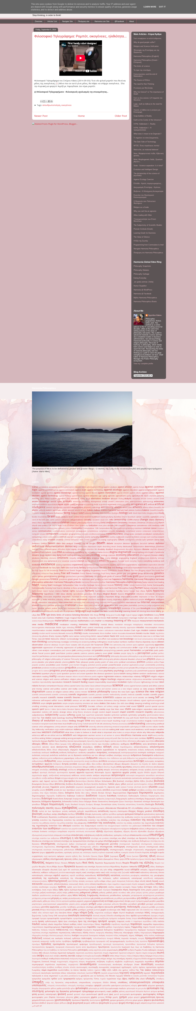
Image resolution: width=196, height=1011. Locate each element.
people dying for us (129, 653)
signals (143, 700)
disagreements (119, 549)
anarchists (136, 498)
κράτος (62, 886)
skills (122, 703)
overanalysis (55, 650)
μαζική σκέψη (62, 892)
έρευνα (35, 852)
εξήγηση (126, 831)
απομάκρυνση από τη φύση (90, 769)
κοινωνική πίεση (76, 884)
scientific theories (72, 697)
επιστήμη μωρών (111, 841)
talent (34, 718)
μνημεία (84, 904)
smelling (35, 706)
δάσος (61, 793)
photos (117, 659)
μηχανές (80, 901)
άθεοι (44, 743)
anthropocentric (136, 501)
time (87, 720)
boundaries (42, 517)
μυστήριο (82, 909)
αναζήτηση (159, 749)
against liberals (91, 493)
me (103, 621)
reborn (75, 676)
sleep (131, 703)
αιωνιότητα (36, 747)
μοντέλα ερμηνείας (50, 906)
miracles (140, 627)
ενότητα (35, 831)
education (133, 554)
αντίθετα (103, 761)
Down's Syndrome (156, 552)
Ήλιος (116, 859)
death (101, 543)
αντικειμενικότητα (125, 761)
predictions (60, 668)
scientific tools (86, 697)
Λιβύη (66, 890)
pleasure (84, 662)
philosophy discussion (119, 656)
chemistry (159, 519)
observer (47, 645)
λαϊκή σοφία (47, 890)
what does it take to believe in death (81, 732)
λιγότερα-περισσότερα (79, 890)
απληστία (136, 767)
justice (54, 608)
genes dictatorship (145, 573)
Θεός (91, 862)
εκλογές (80, 811)
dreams (35, 555)
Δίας (162, 796)
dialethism (160, 546)
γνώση (49, 789)
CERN (130, 519)
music (152, 633)
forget (78, 570)
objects (154, 642)
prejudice (70, 667)
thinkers (65, 721)
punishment (142, 670)
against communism (66, 490)
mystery (58, 636)
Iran (62, 605)
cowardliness (37, 540)
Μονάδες (123, 904)
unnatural (115, 727)
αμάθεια (91, 750)
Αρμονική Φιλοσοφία (94, 772)
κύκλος (111, 887)
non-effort (102, 639)
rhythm (130, 682)
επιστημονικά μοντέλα (107, 843)
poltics (156, 662)
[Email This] (41, 101)
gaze (129, 573)
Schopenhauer (106, 686)
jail (102, 605)
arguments (112, 504)
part (143, 650)
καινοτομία (70, 872)
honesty (48, 588)
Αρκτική (72, 772)
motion (114, 633)
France (127, 570)
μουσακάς (160, 907)
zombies (142, 738)
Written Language (53, 738)
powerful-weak (115, 665)
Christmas (141, 522)
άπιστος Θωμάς (109, 767)
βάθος (61, 781)
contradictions (53, 537)
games (119, 573)
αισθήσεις (136, 743)
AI (142, 495)
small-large (155, 703)
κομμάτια (116, 884)
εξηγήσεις (118, 831)
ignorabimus (78, 594)
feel (113, 567)
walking (112, 729)
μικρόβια (160, 901)
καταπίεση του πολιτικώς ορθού (103, 878)
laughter (95, 611)
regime (100, 676)
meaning (109, 620)
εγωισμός (100, 808)
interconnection (66, 602)
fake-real (69, 567)
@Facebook (119, 21)
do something (78, 552)
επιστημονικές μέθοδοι (89, 847)
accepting (53, 487)
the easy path (128, 718)
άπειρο (86, 767)
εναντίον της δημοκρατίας (51, 820)
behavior (50, 513)
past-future (60, 653)
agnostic (111, 496)
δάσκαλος (53, 793)
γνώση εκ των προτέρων (64, 790)
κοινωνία (37, 883)
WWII (86, 738)
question (65, 673)
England (133, 558)
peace (105, 653)
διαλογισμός (133, 795)
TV (95, 723)
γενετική (159, 783)
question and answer (78, 673)
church (161, 522)
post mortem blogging (78, 665)
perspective (66, 656)
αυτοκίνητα (126, 778)
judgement (156, 605)
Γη (105, 787)
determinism (150, 546)
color (55, 528)
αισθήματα (125, 744)
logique (134, 615)
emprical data (98, 558)
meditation (64, 624)
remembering (158, 679)
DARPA (44, 543)
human (139, 587)
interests (103, 602)
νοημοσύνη (99, 913)
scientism (97, 697)
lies (38, 614)
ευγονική (109, 852)
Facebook (43, 567)
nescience (129, 636)
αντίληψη (138, 760)
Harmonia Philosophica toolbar (93, 582)
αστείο (89, 775)
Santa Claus (80, 686)
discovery (129, 549)
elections (35, 558)
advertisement (92, 487)
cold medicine (154, 525)
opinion (141, 645)
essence (65, 561)
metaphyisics (138, 624)
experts (113, 564)
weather (160, 729)
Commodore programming (123, 528)
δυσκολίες (141, 804)
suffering (71, 714)
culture (121, 539)
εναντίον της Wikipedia (85, 817)
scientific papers (157, 694)
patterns (98, 653)
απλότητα (149, 767)
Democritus (82, 546)
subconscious (159, 712)
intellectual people (137, 599)
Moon (102, 633)
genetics (159, 573)
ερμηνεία (50, 852)
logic (123, 614)
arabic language (77, 504)
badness (138, 510)
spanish (148, 706)
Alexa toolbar (51, 498)
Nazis (112, 636)
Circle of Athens (68, 525)
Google (35, 579)
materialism (62, 620)
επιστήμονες (48, 843)
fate (100, 567)
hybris (149, 590)
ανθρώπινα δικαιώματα (142, 755)
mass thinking (43, 621)
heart (50, 585)
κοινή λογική (152, 881)
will (42, 735)
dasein (51, 543)
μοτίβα (152, 907)
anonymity (86, 501)
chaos (151, 519)
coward (161, 537)
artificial (151, 504)
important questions (96, 597)
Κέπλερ (75, 881)
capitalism (154, 517)
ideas (63, 594)
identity (69, 594)
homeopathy (158, 585)
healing (161, 582)
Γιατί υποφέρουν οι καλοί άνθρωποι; (148, 38)
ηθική (152, 855)
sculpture (118, 697)
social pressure (71, 706)
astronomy (107, 507)
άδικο (124, 741)
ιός (101, 869)
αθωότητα (87, 744)
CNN (116, 525)
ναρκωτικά (130, 909)
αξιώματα (125, 764)
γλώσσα (153, 786)
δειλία (77, 793)
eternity (87, 561)
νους (147, 912)
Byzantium (131, 517)
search (129, 697)
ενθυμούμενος (151, 828)
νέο (137, 909)
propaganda (72, 670)
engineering (124, 558)
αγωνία (119, 741)
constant (138, 534)
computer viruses (38, 534)
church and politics (40, 525)
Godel (129, 576)
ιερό (65, 869)
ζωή (122, 855)
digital (68, 549)
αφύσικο (54, 781)
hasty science (148, 582)
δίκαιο (94, 801)
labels (56, 611)
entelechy (153, 558)
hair (110, 579)
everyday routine (136, 561)
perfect (154, 653)
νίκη (56, 913)
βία (114, 781)
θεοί (84, 862)
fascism (96, 568)
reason (69, 676)
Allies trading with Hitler (143, 215)
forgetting (86, 570)
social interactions (56, 706)
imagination (130, 593)
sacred (72, 686)
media (40, 624)
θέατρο (57, 863)
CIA (49, 525)
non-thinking (39, 641)
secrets (141, 697)
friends (89, 573)
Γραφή (125, 789)
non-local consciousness (143, 639)
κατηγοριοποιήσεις (39, 881)
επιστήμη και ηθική (118, 838)
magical (73, 618)
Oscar (161, 647)
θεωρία (125, 862)
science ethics (68, 692)
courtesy (154, 537)
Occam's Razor (65, 645)
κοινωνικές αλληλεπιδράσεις (55, 884)
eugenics (113, 561)
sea (124, 697)
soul (128, 706)
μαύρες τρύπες (142, 892)
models (49, 630)
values (155, 726)
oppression (37, 647)
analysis (127, 498)
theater (136, 718)
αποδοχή (63, 769)
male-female (101, 618)
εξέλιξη (99, 831)
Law (101, 611)
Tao (38, 718)
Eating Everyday (140, 278)
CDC (106, 520)
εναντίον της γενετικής (142, 817)
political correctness (127, 662)
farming (89, 568)
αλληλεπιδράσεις (141, 747)
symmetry (132, 715)
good (141, 576)
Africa (100, 487)
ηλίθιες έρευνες (79, 859)
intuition (35, 605)
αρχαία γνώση (129, 772)
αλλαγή (107, 746)
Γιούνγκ (130, 787)
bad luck (120, 510)
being (67, 512)
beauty (42, 513)
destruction (127, 546)
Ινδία (82, 869)
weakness (139, 729)
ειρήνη (41, 811)
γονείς (99, 790)
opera (135, 645)
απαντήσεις (59, 767)
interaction (42, 602)
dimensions (81, 549)
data (58, 543)
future (113, 573)
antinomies (159, 501)
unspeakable (125, 727)
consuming (36, 537)
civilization (93, 525)
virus (89, 729)
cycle (144, 540)
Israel (95, 605)
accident (60, 487)
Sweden (107, 715)
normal (50, 642)
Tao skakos (46, 717)
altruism (114, 498)
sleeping (138, 703)
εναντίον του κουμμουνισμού (109, 826)
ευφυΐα (161, 852)
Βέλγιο (98, 781)
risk (152, 682)
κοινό (161, 881)
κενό (70, 881)
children (64, 522)
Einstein (154, 555)
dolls (146, 552)
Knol (87, 608)
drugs (42, 555)
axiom (64, 510)
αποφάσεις (124, 769)
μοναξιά (141, 903)
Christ (103, 522)
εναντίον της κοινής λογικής (147, 819)
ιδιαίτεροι (160, 866)
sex (88, 700)
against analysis (110, 487)
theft (142, 718)
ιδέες (152, 866)
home (149, 585)
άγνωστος (91, 741)
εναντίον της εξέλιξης (98, 820)
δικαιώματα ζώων (116, 801)
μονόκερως (36, 907)
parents (120, 650)
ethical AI (94, 561)
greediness (63, 579)
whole (139, 732)
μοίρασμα (107, 904)
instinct (126, 599)
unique (70, 726)
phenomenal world (89, 656)
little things (94, 615)
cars (47, 519)
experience (67, 564)
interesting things (92, 602)
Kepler (60, 608)
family (76, 567)
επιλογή (145, 835)
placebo (41, 662)
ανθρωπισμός (80, 758)
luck (44, 618)
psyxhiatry (129, 671)
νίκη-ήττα (62, 912)
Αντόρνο (57, 764)
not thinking (73, 642)
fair (50, 567)
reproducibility (45, 682)
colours (61, 528)
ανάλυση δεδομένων (68, 752)
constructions (158, 534)
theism (147, 718)
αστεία (83, 775)
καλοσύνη (144, 872)
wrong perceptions (75, 738)
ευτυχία (153, 852)
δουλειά (74, 804)
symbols (123, 715)
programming (158, 668)
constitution (147, 534)
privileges (142, 668)
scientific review (55, 697)
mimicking (70, 627)
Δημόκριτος (159, 793)
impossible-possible (129, 596)
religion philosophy (90, 679)
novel (110, 642)
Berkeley (95, 513)
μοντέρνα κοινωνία (104, 906)
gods (136, 576)
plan (47, 662)
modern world (44, 633)
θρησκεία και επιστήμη (85, 866)
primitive (103, 667)
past (53, 653)
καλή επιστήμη (111, 872)
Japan (106, 605)
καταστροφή (137, 878)
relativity (137, 676)
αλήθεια (98, 746)
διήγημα (87, 801)
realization (61, 676)
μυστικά (90, 909)
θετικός (119, 863)
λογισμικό (107, 890)
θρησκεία (69, 866)
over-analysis (43, 650)
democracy (71, 546)
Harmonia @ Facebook (142, 294)
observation (37, 644)
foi (45, 570)
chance (136, 519)
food (61, 570)
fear (110, 567)
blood (156, 513)
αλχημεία (74, 749)
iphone (58, 605)
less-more (151, 611)
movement (130, 633)
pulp (135, 671)
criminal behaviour (71, 540)
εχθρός (75, 856)
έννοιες (161, 829)
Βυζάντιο (103, 784)
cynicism (150, 539)
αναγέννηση (132, 750)
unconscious (123, 724)
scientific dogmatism (77, 694)
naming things (85, 636)
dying (59, 555)
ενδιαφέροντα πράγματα (119, 829)
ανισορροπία (68, 761)
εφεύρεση (52, 856)
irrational (70, 605)
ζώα (106, 855)
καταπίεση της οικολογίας (45, 878)
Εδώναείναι (122, 808)
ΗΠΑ (127, 859)
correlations (79, 537)
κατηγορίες (159, 878)
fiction (145, 568)
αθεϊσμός (36, 743)
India (45, 599)
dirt (95, 549)
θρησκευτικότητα (103, 866)
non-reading (159, 639)
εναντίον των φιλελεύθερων (89, 829)
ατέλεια (51, 778)
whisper (133, 732)
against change (138, 487)
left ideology (141, 611)
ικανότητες (75, 870)
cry (99, 540)
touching (116, 721)
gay (124, 573)
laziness (111, 611)
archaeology (89, 504)
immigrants (159, 594)
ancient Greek (158, 498)
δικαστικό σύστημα (142, 801)
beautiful (153, 510)
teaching (69, 718)
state (128, 708)
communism (70, 531)
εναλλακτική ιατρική (66, 817)
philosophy (103, 655)
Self (157, 697)
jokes (125, 605)
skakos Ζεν (115, 703)
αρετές (161, 769)
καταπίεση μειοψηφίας (130, 875)
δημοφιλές (51, 796)
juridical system (44, 608)
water (122, 729)
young (90, 738)
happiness (117, 579)
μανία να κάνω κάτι (121, 892)
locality (118, 615)
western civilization (53, 732)
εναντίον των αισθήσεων (46, 828)
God (124, 576)
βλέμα (51, 784)
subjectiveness (38, 715)
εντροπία (71, 831)
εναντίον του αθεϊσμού (60, 825)
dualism (48, 555)
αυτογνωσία (116, 778)
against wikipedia (90, 496)
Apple (60, 504)
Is (77, 605)
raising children (132, 673)
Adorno (78, 487)
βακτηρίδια (69, 781)
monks (85, 633)
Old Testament (97, 645)
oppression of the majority (103, 647)
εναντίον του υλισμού (153, 825)
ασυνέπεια (160, 775)
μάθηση (94, 892)
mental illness (107, 624)
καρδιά (56, 875)
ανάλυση (54, 752)
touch (109, 721)
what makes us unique (121, 732)
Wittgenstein (82, 735)
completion (103, 531)
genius (40, 576)
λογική (93, 889)
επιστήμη (156, 834)
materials (73, 621)
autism (49, 510)
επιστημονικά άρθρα (65, 844)
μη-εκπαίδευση (107, 898)
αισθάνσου (115, 744)
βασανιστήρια (81, 781)
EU (108, 560)
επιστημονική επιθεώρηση (112, 846)
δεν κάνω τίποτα (89, 793)
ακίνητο (45, 747)
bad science (130, 510)
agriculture (136, 496)
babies (90, 510)
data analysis (67, 543)
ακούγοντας (62, 746)
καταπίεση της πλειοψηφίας (73, 878)
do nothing (67, 552)
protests (100, 671)
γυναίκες (141, 790)
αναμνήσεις (102, 752)
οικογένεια (66, 105)
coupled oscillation (132, 537)
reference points (90, 676)
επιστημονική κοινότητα (41, 850)
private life (133, 668)
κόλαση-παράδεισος (98, 884)
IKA (94, 594)
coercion (121, 525)
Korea (153, 608)
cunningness (129, 540)
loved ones (37, 618)
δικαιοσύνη (103, 801)
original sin (153, 647)
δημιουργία (132, 792)
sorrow (122, 706)
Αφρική (47, 781)
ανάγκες (141, 750)
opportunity (149, 645)
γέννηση (45, 787)
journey (141, 605)
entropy (161, 558)
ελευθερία (62, 814)
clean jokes (102, 525)
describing (107, 546)
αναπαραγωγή (114, 752)
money (78, 633)
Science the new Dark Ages (123, 692)
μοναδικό (132, 904)
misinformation (38, 630)
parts (156, 650)
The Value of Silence (142, 237)
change (144, 519)
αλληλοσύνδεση (39, 749)
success (62, 715)
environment (37, 561)
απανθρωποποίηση (51, 105)
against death (81, 490)
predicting (160, 665)
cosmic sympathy (92, 537)
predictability (150, 665)
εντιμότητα (62, 831)
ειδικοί (147, 808)
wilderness (36, 735)
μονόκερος (159, 904)
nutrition (131, 642)
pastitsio (69, 653)
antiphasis (36, 504)
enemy (107, 558)
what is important (104, 732)
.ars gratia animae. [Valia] (143, 282)
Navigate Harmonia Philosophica (146, 249)
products (149, 668)
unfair (41, 727)
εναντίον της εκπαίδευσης (75, 820)
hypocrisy (37, 593)
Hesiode (110, 585)
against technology (49, 495)
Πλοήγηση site (83, 21)
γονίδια (106, 789)
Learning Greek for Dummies (145, 233)
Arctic (96, 504)
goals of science (114, 576)
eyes (33, 568)
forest (72, 570)
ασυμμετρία (140, 775)
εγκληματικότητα (84, 808)
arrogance (137, 504)
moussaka (121, 633)
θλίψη (54, 866)
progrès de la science (40, 671)
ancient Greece (147, 498)
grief (92, 579)
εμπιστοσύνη (149, 814)
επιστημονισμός (117, 849)
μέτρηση (55, 898)
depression (92, 546)
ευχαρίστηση (37, 856)
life (43, 614)
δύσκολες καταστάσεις (127, 804)
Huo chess (140, 591)
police (116, 662)
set (81, 700)
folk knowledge (52, 570)
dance (156, 539)
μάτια (133, 892)
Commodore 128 (90, 528)
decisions (135, 543)
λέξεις (55, 890)
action (66, 487)
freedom (75, 573)
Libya (34, 615)
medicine (51, 624)
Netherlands (137, 636)
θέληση (71, 862)
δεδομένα (69, 792)
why (144, 732)
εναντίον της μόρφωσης (76, 823)
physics (151, 658)
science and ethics (149, 686)
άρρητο (108, 772)
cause (102, 520)
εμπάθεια (112, 814)
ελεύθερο (71, 814)
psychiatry (108, 670)
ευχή (45, 856)
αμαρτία (98, 749)
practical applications (130, 665)
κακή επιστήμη (88, 872)
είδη (133, 808)
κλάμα (102, 881)
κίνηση (82, 881)
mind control (87, 627)
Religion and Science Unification (146, 46)
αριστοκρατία (62, 772)
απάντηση (68, 767)
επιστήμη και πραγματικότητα (73, 841)
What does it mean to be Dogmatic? (147, 134)
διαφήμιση (77, 799)
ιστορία (135, 869)
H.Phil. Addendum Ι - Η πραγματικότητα (142, 129)
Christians (132, 522)
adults (84, 487)
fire (33, 570)
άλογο (54, 750)
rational (161, 673)
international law (133, 602)
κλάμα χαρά (111, 881)
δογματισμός (56, 804)
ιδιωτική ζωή (56, 869)
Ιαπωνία (133, 866)
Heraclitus (83, 585)
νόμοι (115, 912)
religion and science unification (56, 679)
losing (156, 615)
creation (51, 539)
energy (114, 558)
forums (104, 570)
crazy (45, 539)
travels (51, 724)
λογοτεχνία (134, 889)
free (132, 570)
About (131, 21)
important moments (79, 597)
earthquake (72, 555)
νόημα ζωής (86, 912)
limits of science (64, 614)
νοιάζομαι (108, 913)
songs (116, 706)
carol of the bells (38, 520)
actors (71, 487)
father (105, 568)
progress (54, 670)
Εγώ (94, 808)
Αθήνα (51, 744)
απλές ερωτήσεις (124, 766)
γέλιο (123, 784)
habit (106, 579)
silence (36, 703)
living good (110, 615)
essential (73, 561)
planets (58, 662)
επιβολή (98, 835)
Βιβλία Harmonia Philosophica (145, 298)
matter (98, 620)
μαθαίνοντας (73, 892)
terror (110, 718)
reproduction (57, 682)
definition (159, 543)
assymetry (88, 507)
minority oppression (127, 627)
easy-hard (81, 555)
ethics (102, 560)
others (34, 650)
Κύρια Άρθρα (137, 887)
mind (78, 627)
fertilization (128, 568)
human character (151, 588)
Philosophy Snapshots (142, 266)
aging (104, 496)
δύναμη (97, 804)
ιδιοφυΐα (45, 869)
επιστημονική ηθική (155, 846)
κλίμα (137, 881)
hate (155, 582)
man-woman (112, 617)
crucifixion (94, 540)
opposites (159, 644)
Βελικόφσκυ (107, 781)
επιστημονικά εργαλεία (85, 844)
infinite (67, 599)
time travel (96, 721)
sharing (116, 700)
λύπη (143, 890)
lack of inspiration (67, 611)
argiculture (103, 504)
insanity (109, 599)
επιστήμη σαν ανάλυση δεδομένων (135, 841)
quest (59, 673)
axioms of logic (81, 510)
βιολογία (159, 780)
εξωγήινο (150, 831)
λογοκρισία (116, 889)
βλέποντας (60, 784)
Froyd (103, 573)
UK (98, 723)
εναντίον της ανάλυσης (123, 817)
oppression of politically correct (77, 647)
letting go (160, 611)
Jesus (112, 605)
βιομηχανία (37, 784)
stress (69, 712)
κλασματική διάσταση (125, 881)
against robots (135, 493)
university (92, 727)
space (140, 706)
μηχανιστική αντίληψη (103, 901)
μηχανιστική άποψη (122, 901)
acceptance (43, 487)
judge (149, 605)
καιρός (79, 872)
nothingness (102, 642)
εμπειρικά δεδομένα (134, 814)
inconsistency (37, 599)
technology (79, 717)
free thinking (54, 573)
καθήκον (44, 872)
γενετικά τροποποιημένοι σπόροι (140, 784)
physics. (159, 659)
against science (148, 493)
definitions (38, 546)
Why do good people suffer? (144, 42)
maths (92, 621)
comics (68, 528)
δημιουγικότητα (119, 793)
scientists (108, 697)
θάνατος (38, 862)
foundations (112, 570)
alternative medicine (100, 498)
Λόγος (125, 889)
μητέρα (73, 901)
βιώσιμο (46, 784)
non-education (91, 639)
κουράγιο (53, 887)
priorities (119, 668)
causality (87, 519)
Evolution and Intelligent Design (146, 169)
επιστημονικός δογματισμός (92, 849)
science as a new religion (122, 689)
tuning (74, 724)
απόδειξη (53, 769)
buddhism (96, 517)
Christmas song (152, 523)
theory (161, 717)
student (102, 712)
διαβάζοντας (61, 796)
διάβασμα (71, 795)
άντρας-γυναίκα (69, 763)
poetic (91, 662)
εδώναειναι (110, 808)
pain (74, 650)
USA (143, 726)
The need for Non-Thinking (144, 84)
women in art (101, 735)
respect (91, 682)
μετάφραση (36, 898)
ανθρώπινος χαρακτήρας (63, 758)
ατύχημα (64, 778)
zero (136, 738)
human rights (69, 590)
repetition (35, 682)
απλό (143, 767)
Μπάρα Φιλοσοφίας (48, 910)
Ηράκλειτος (134, 859)
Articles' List (52, 21)
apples (67, 504)
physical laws (141, 659)
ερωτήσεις (59, 852)
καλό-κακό (135, 872)
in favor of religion (156, 597)
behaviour (58, 513)
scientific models (142, 694)
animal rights (56, 501)
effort (142, 555)
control (62, 536)
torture (104, 721)
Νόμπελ (122, 913)
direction (90, 549)
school (98, 686)
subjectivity (51, 714)
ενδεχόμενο (104, 829)
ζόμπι (100, 856)
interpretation (157, 602)
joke (121, 605)
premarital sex (82, 668)
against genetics (47, 493)
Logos (141, 614)
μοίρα (99, 904)
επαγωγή (58, 835)
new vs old (151, 636)
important (66, 596)
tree (56, 723)
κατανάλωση (90, 875)
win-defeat (51, 735)
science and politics (51, 689)
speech (35, 709)
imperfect (57, 596)
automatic (57, 510)
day (83, 543)
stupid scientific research (132, 711)
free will (65, 573)
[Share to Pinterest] (51, 101)
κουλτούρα (43, 887)
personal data (55, 656)
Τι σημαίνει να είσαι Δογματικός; (146, 138)
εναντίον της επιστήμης (119, 820)
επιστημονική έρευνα (135, 846)
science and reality (69, 689)
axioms (71, 510)
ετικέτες (95, 852)
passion (47, 653)
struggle (95, 712)
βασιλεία (90, 781)
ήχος (154, 859)
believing (87, 513)
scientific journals (95, 694)
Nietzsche (55, 639)
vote (107, 729)
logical (128, 615)
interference (112, 602)
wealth (147, 729)
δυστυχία (149, 804)
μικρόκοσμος (37, 904)
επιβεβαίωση (89, 835)
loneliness (148, 614)
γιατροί (124, 787)
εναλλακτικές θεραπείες (47, 817)
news (47, 638)
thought (80, 720)
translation (36, 724)
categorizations (76, 519)
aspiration (67, 507)
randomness (152, 673)
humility (119, 591)
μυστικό (97, 910)
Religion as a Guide (141, 207)
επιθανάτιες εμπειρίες (112, 835)
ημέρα (122, 859)
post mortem (62, 665)
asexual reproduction (54, 507)
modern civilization (85, 630)
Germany (89, 576)
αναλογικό (45, 752)
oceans (74, 645)
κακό (103, 872)
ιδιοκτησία (36, 869)
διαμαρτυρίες (154, 796)
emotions (62, 557)
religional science (124, 679)
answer (104, 501)
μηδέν (161, 898)
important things (112, 596)
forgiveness (96, 570)
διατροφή (68, 798)
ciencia (54, 525)
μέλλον (64, 895)
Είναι (35, 810)
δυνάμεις (89, 804)
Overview (38, 21)
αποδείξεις (44, 770)
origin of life (143, 647)
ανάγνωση (149, 749)
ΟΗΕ (55, 915)
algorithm (61, 498)
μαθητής (102, 892)
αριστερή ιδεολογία (48, 772)
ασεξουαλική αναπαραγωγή (60, 775)
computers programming (70, 534)
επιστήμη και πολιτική (51, 841)
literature (85, 614)
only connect (127, 645)
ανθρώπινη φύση (46, 758)
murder (146, 633)
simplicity (78, 703)
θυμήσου (125, 866)
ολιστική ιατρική (99, 915)
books (34, 517)
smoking (43, 706)
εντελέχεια (52, 831)
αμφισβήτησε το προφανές (115, 749)
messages (128, 624)
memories (83, 624)
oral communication (124, 647)
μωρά (103, 909)
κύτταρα (148, 886)
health (35, 584)
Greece (54, 579)
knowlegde (146, 608)
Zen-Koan (125, 738)
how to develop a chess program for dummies (77, 588)
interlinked (121, 602)
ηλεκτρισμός (37, 859)
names (76, 636)
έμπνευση (160, 814)
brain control (74, 517)
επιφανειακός (138, 850)
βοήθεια (69, 784)
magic (66, 618)
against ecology (113, 489)
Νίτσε (69, 912)
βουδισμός (78, 784)
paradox (99, 650)
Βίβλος (142, 781)
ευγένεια (101, 852)
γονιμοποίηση (115, 790)
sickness (136, 700)
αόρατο (161, 764)
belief (81, 513)
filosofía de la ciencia (156, 568)
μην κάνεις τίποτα (54, 901)
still (50, 712)
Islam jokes (88, 605)
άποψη (141, 770)
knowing (103, 608)
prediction (36, 667)
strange (62, 712)
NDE (117, 636)
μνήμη (92, 903)
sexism (93, 700)
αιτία (145, 744)
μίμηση (72, 904)
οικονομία (86, 915)
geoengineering (50, 576)
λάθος (155, 887)
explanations (131, 564)
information (82, 599)
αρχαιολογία (37, 775)
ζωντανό (135, 856)
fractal (120, 570)
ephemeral (52, 561)
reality (53, 676)
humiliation (111, 591)
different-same (50, 549)
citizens (82, 525)
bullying (110, 517)
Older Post (121, 115)
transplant (44, 724)
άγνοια (70, 741)
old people (85, 645)
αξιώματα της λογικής (139, 764)
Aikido (146, 496)
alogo (88, 498)
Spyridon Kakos (154, 315)
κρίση (69, 887)
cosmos (104, 536)
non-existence (113, 639)
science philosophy (99, 691)
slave (127, 703)
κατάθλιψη (80, 875)
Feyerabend (138, 567)
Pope (162, 662)
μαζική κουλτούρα (48, 892)
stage (108, 709)
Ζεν (80, 856)
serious (76, 700)
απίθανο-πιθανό (96, 767)
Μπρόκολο (61, 910)
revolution (122, 682)
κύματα (118, 887)
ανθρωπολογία (38, 761)
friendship (96, 573)
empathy (73, 558)
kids (65, 608)
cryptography (112, 540)
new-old (41, 639)
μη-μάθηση (118, 898)
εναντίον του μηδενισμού (131, 826)
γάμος (117, 784)
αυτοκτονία (137, 778)
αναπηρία (142, 752)
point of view (107, 662)
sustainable (99, 715)
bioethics (107, 513)
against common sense (48, 490)
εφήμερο (60, 856)
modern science (148, 630)
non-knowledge (126, 638)
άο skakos (153, 764)
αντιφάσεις (159, 761)
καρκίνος (65, 875)
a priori (35, 486)
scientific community (60, 694)
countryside (119, 537)
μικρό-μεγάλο (150, 901)
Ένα (34, 816)
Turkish (85, 724)
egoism (147, 555)
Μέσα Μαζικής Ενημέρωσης (86, 895)
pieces (34, 662)
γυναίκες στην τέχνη (40, 793)
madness (59, 617)
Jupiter (34, 608)
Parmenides (135, 650)
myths (65, 636)
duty (54, 555)
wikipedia (160, 732)
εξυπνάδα (142, 831)
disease (145, 549)
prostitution (91, 670)
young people (99, 738)
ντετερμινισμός (157, 912)
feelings (119, 567)
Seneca (60, 700)
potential (91, 665)
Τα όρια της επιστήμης (142, 70)
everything (147, 561)
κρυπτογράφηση (89, 887)
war (117, 729)
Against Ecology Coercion (144, 179)
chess (34, 522)
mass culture (153, 618)
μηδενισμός (37, 901)
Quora (116, 673)
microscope (50, 627)
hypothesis (48, 594)
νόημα (76, 912)
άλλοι (49, 749)
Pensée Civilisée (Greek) (143, 229)
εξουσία (134, 831)
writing (42, 738)
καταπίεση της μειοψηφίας (152, 875)
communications (59, 531)
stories (56, 712)
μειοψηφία (56, 895)
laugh (89, 611)
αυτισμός (83, 778)
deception (118, 543)
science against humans (133, 686)
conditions (93, 534)
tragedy (148, 721)
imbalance (140, 594)
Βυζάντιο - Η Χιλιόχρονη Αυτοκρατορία (148, 191)
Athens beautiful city (156, 507)
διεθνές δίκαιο (78, 801)
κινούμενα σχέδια (92, 881)
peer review (114, 653)
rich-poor (136, 682)
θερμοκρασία (109, 863)
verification (49, 729)
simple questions (54, 703)
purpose (151, 670)
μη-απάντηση (86, 898)
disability (101, 549)
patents (76, 653)
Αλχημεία (83, 749)
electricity (44, 558)
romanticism (51, 686)
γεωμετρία (80, 787)
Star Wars (115, 709)
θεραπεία (99, 863)
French (82, 573)
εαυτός (50, 807)
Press (97, 668)
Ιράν (105, 870)
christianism (111, 522)
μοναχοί (149, 904)
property (82, 670)
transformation (158, 721)
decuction (143, 543)
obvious (54, 645)
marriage (133, 618)
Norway (57, 642)
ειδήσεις (139, 808)
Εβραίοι (58, 808)
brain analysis (62, 517)
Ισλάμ (110, 869)
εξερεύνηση (108, 831)
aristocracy (121, 504)
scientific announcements (41, 694)
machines (50, 618)
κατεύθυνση (148, 878)
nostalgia (65, 642)
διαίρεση (102, 796)
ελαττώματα (122, 811)
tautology (61, 718)
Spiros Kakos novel (83, 709)
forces (66, 570)
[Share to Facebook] (49, 101)
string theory (78, 712)
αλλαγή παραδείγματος (122, 747)
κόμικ (109, 884)
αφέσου (35, 781)
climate (110, 525)
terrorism (117, 717)
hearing (43, 585)
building (104, 517)
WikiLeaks (151, 732)
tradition (141, 721)
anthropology (148, 501)
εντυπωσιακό (90, 831)
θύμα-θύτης (115, 866)
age (100, 496)
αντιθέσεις (94, 761)
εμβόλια (105, 814)
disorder (153, 549)
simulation (86, 703)
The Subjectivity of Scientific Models (148, 225)
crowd (86, 540)
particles (149, 650)
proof (63, 670)
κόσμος (159, 883)
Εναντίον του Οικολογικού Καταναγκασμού (144, 196)
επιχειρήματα (150, 849)
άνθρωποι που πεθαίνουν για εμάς (112, 758)
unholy (57, 727)
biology (123, 512)
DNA (59, 552)
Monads (62, 633)
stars (122, 709)
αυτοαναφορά (105, 778)
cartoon (58, 520)
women (91, 735)
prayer (142, 665)
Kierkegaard (72, 608)
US (140, 727)
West (39, 732)
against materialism (107, 492)
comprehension (158, 531)
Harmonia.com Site (102, 21)
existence (48, 564)
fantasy (82, 567)
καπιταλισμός (37, 875)
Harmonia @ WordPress (143, 290)
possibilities (51, 665)
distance (161, 549)
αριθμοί (35, 772)
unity (76, 726)
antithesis (43, 504)
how (54, 588)
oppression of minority (53, 647)
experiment (77, 564)
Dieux (41, 549)
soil (105, 706)
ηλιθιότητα (92, 859)
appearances (53, 504)
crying (103, 539)
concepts (84, 534)
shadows (99, 700)
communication (45, 531)
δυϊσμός (82, 804)
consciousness (114, 533)
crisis (81, 539)
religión (154, 676)
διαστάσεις (36, 799)
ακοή (53, 747)
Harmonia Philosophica (144, 579)
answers (111, 501)
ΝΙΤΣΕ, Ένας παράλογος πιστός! (146, 146)
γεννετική (36, 786)
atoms (35, 510)
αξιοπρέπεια (108, 764)
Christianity (122, 522)
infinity (73, 599)
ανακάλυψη (36, 752)
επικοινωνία (135, 835)
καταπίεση (115, 875)
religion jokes (75, 679)
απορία (107, 769)
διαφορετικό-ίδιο (88, 798)
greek (70, 579)
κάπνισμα (48, 875)
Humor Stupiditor (140, 286)
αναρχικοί (160, 752)
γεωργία (100, 787)
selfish (54, 700)
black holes (142, 513)
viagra (57, 729)
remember (147, 679)
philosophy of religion (41, 659)
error (60, 561)
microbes (148, 624)
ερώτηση (68, 852)
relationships (127, 676)
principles (112, 668)
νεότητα (46, 913)
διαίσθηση (111, 795)
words (144, 735)
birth (130, 513)
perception (143, 653)
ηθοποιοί (160, 856)
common (138, 528)
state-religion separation (142, 709)
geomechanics (71, 576)
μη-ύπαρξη (153, 898)
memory (94, 624)
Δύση (114, 804)
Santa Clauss (90, 686)
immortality (37, 596)
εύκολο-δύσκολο (135, 852)
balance (145, 510)
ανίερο (59, 761)
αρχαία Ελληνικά (157, 772)
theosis (58, 721)
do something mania (94, 552)
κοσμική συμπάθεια (146, 884)
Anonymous (96, 501)
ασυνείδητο (150, 775)
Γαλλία (111, 784)
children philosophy (78, 522)
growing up (99, 579)
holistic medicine (136, 585)
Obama (138, 642)
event (127, 561)
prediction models (49, 668)
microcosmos (159, 624)
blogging (150, 513)
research (67, 682)
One (106, 644)
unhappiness (49, 726)
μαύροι (152, 892)
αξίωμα (117, 764)
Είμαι (162, 808)
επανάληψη (66, 835)
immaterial (149, 594)
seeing (151, 697)
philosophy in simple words (153, 656)
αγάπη (150, 738)
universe (83, 726)
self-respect (46, 700)
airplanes (152, 496)
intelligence (150, 599)
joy (145, 605)
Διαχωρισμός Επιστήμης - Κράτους (147, 187)
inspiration (117, 599)
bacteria (112, 510)
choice (89, 522)
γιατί (118, 787)
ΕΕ (129, 808)
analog (121, 498)
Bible (102, 513)
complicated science (134, 531)
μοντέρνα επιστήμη (85, 907)
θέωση (49, 866)
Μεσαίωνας (104, 895)
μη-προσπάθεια (129, 898)
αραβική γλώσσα (151, 770)
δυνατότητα (106, 804)
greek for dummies (81, 579)
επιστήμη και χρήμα (95, 841)
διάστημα (46, 798)
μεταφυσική (46, 898)
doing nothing (138, 552)
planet (51, 662)
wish (75, 735)
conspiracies (129, 534)
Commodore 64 (105, 528)
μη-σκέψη (142, 898)
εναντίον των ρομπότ (69, 829)
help (76, 585)
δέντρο (108, 793)
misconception (151, 627)
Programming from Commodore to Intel (149, 245)
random (142, 673)
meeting (73, 624)
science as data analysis (144, 689)
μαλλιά (109, 892)
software (99, 706)
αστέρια (96, 775)
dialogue (35, 549)
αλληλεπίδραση (157, 746)
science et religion (54, 692)
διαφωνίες (101, 799)
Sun (83, 715)
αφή (41, 781)
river (156, 682)
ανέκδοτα (54, 755)
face (37, 568)
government (44, 579)
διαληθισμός (122, 796)
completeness (92, 531)
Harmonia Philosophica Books (145, 302)
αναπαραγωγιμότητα (129, 752)
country (112, 537)
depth (99, 546)
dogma (113, 552)
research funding (79, 682)
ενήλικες (141, 829)
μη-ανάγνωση (74, 898)
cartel (52, 520)
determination (138, 546)
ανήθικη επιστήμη (114, 755)
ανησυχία (126, 755)
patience (84, 653)
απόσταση (115, 770)
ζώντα (129, 856)
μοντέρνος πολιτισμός (127, 906)
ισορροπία (118, 869)
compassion (81, 531)
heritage (90, 585)
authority (42, 510)
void (103, 729)
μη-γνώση (95, 898)
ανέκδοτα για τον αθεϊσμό (94, 755)
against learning (78, 493)
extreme (161, 565)
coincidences (142, 525)
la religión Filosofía (46, 611)
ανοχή (87, 761)
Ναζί (123, 909)
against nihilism (123, 493)
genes (134, 573)
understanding (136, 723)
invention (43, 605)
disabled (109, 549)
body (161, 513)
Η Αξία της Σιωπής (141, 241)
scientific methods (128, 694)
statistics (45, 712)
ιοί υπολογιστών (92, 870)
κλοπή (142, 881)
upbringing (134, 727)
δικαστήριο (129, 801)
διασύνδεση (58, 798)
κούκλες (35, 887)
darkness (36, 543)
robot (161, 682)
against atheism (125, 486)
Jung (162, 605)
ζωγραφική (114, 856)
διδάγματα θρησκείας (51, 801)
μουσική (35, 909)
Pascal (40, 653)
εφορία (68, 856)
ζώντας (143, 855)
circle (59, 525)
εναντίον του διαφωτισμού (84, 825)
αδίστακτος (132, 741)
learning (118, 611)
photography (108, 659)
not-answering (84, 642)
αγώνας (113, 741)
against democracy (95, 490)
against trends (77, 496)
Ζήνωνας (94, 856)
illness (99, 594)
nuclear (116, 642)
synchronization (153, 715)
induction (51, 599)
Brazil (82, 517)
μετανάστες (159, 895)
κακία (97, 872)
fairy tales (56, 567)
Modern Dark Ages (132, 630)
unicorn (64, 726)
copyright (69, 537)
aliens (82, 498)
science (117, 685)
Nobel (82, 639)
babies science (101, 510)
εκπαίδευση (103, 811)
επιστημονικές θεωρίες (67, 846)
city (86, 525)
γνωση (42, 790)
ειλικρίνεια (154, 808)
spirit (41, 709)
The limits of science (142, 66)
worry (155, 735)
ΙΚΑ (69, 870)
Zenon (131, 738)
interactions (53, 602)
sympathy (142, 715)
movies (139, 633)
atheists (137, 507)
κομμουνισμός (125, 884)
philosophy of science (60, 659)
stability (102, 709)
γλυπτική (137, 787)
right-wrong (146, 682)
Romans (42, 686)
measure (135, 621)
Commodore (77, 528)
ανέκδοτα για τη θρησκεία (70, 755)
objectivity (146, 642)
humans (89, 590)
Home (81, 115)
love (161, 614)
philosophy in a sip (135, 656)
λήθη (61, 889)
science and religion (86, 689)
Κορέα (134, 884)
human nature (42, 591)
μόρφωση (145, 907)
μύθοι (74, 909)
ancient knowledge (40, 501)
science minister (81, 692)
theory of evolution (43, 720)
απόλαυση (72, 770)
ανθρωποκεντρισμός (156, 758)
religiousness (137, 679)
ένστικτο (43, 831)
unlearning (108, 727)
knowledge (114, 608)
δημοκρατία (146, 792)
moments (54, 633)
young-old (109, 738)
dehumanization (54, 546)
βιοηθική (149, 781)
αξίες (88, 764)
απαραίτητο (77, 767)
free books (156, 570)
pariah (126, 650)
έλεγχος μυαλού (144, 811)
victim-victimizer (66, 729)
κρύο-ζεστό (77, 887)
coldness (49, 528)
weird (34, 732)
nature (106, 636)
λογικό (99, 890)
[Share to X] (46, 101)
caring (161, 517)
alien (68, 498)
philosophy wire (95, 659)
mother (108, 633)
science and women (103, 689)
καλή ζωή (121, 872)
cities (77, 525)
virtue (84, 729)
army (128, 504)
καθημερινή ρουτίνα (57, 872)
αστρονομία (118, 775)
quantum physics (49, 673)
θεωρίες (42, 866)
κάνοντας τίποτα (157, 872)
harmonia (127, 579)
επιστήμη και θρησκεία (137, 838)
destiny (119, 546)
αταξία (44, 778)
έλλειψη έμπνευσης (93, 814)
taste (54, 718)
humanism (80, 591)
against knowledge (62, 492)
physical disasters (128, 659)
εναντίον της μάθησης (40, 823)
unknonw (100, 727)
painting (80, 650)
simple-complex (68, 703)
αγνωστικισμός (80, 741)
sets (84, 700)
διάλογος (143, 796)
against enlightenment (147, 490)
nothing (93, 642)
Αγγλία (51, 741)
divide (54, 552)
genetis (34, 576)
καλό (127, 872)
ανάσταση (36, 755)
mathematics (84, 620)
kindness (81, 608)
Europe (121, 561)
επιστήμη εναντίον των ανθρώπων (45, 838)
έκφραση (113, 811)
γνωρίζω (35, 790)
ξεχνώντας (36, 915)
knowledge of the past (131, 608)
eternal (80, 560)
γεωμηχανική (89, 787)
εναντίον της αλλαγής (104, 817)
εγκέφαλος (69, 807)
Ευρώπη (145, 852)
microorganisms (38, 627)
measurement (146, 620)
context (44, 537)
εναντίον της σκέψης (125, 823)
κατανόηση (103, 875)
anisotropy (77, 501)
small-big (146, 703)
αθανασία (159, 741)
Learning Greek (129, 611)
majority (92, 618)
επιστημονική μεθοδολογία (63, 850)
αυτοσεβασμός (157, 778)
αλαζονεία (75, 746)
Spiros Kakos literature (65, 709)
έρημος (42, 852)
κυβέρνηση (102, 886)
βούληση (87, 784)
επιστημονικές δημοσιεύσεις (43, 847)
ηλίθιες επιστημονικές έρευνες (57, 859)
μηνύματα (65, 901)
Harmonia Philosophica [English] (146, 56)
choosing (96, 523)
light (48, 614)
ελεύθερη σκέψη (50, 814)
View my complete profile (143, 364)
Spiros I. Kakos (50, 709)
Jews (116, 605)
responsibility (100, 682)
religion (145, 676)
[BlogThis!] (44, 101)
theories (153, 718)
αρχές (45, 775)
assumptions (77, 507)
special (154, 706)
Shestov (123, 700)
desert (113, 546)
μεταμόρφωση (136, 895)
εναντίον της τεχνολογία (144, 823)
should (130, 700)
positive (42, 665)
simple (43, 703)
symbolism (115, 715)
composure (146, 531)
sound (133, 706)
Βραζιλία (94, 784)
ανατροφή (45, 755)
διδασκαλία (67, 801)
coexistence (131, 525)
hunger (132, 591)
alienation (75, 498)
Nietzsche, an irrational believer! (146, 150)
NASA (93, 636)
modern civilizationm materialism (110, 630)
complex (111, 531)
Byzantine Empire (120, 517)
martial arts (143, 618)
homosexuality (38, 588)
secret (135, 697)
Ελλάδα (80, 813)
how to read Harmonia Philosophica (113, 588)
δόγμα (44, 804)
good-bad (159, 576)
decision (126, 543)
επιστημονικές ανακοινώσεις (152, 844)
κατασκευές (125, 878)
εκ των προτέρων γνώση (56, 811)
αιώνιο (161, 743)
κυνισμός (126, 887)
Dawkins (77, 543)
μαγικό (155, 890)
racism (122, 673)
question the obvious (95, 673)
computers (52, 533)
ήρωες (141, 859)
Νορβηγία (130, 912)
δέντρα (101, 793)
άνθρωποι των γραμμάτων (137, 758)
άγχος (107, 741)
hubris (131, 588)
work (150, 735)
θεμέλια (79, 863)
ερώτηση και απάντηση (82, 852)
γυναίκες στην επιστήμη (154, 790)
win (45, 735)
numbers (123, 642)
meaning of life (122, 620)
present (91, 668)
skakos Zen (104, 703)
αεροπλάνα (150, 741)
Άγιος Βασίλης (61, 741)
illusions (121, 594)
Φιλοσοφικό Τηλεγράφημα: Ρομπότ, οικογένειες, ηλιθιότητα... (80, 36)
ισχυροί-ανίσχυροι (156, 869)
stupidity (149, 711)
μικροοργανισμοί (49, 904)
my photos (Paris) (46, 636)
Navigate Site (67, 21)
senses (68, 700)
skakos (96, 703)
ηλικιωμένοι (108, 859)
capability (146, 517)
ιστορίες (143, 869)
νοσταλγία (139, 912)
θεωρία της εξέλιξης (142, 862)
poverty (98, 665)
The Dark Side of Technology (145, 142)
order (135, 647)
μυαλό (68, 909)
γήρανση (111, 787)
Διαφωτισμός (110, 799)
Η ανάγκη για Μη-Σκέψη (143, 88)
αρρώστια (116, 772)
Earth (64, 555)
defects (151, 543)
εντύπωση (80, 831)
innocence (92, 599)
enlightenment (143, 558)
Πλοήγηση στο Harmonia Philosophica (148, 253)
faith (63, 567)
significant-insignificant (155, 700)
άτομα (57, 778)
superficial (90, 715)
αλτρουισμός (63, 749)
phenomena (76, 656)
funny (108, 573)
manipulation (124, 618)
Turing (79, 724)
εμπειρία (120, 814)
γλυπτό (145, 787)
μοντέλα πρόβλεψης (68, 907)
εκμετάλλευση (91, 811)
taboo (161, 715)
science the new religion (150, 691)
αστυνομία (130, 775)
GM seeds (98, 576)
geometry (81, 576)
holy (144, 585)
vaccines (149, 727)
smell (161, 703)
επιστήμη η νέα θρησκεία (75, 838)
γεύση (62, 787)
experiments (104, 565)
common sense (150, 528)
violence (77, 729)
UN (101, 723)
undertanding (151, 724)
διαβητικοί (80, 796)
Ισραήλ (127, 870)
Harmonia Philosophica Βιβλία (119, 582)
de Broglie (90, 543)
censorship (120, 519)
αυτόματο (147, 778)
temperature (102, 718)
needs (122, 636)
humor (126, 591)
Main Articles (82, 618)
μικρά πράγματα (137, 901)
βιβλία (136, 781)
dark (162, 539)
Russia (60, 686)
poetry (98, 662)
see (146, 697)
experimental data (91, 564)
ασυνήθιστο (36, 778)
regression (109, 676)
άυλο (76, 778)
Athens (145, 507)
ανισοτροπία (79, 761)
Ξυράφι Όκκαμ (47, 915)
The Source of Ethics (142, 80)
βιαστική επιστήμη (125, 781)
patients (91, 653)
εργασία (160, 849)
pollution (149, 662)
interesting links (79, 602)
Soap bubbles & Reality (143, 116)
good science (149, 576)
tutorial (91, 724)
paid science (66, 650)
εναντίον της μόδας (57, 823)
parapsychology (110, 650)
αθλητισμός (77, 744)
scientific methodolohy (111, 694)
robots (35, 685)
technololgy (91, 718)
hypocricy (158, 590)
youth (115, 738)
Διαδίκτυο (91, 795)
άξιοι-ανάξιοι (97, 764)
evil (162, 561)
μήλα (45, 901)
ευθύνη (117, 852)
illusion (114, 593)
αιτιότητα (152, 743)
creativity (59, 539)
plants (72, 662)
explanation (121, 565)
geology (61, 576)
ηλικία (100, 859)
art (145, 504)
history (118, 584)
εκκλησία (72, 811)
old (79, 645)
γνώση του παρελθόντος (86, 790)
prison (126, 668)
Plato (78, 662)
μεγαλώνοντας (45, 895)
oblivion (160, 641)
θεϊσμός (64, 863)
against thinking (65, 496)
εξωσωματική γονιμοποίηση (42, 835)
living (102, 614)
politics (141, 661)
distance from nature (41, 552)
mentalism (119, 624)
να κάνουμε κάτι (113, 909)
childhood (55, 522)
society (83, 706)
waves (128, 729)
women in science (113, 735)
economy (121, 554)
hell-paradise (68, 585)
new (145, 636)
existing (59, 565)
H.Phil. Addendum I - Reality (144, 124)
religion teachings (108, 679)
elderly (161, 555)
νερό (51, 912)
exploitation (143, 564)
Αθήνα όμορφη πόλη (63, 744)
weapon (153, 729)
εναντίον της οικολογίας (101, 822)
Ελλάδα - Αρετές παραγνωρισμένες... (148, 183)
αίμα (99, 744)
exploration (152, 565)
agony (128, 496)
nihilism (63, 639)
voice (99, 729)
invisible (50, 605)
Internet (145, 602)
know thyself (95, 608)
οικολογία (73, 915)
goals (104, 576)
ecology (95, 554)
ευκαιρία (124, 852)
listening (76, 614)
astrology (96, 507)
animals (67, 501)
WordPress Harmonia (131, 735)
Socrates (91, 706)
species (161, 706)
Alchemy (35, 498)
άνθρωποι (92, 757)
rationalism (36, 676)
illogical (106, 593)
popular (35, 665)
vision (94, 729)
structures (87, 712)
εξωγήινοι (159, 831)
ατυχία (71, 778)
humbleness (100, 591)
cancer (139, 517)
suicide (78, 715)
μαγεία (148, 890)
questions (109, 673)
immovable (48, 597)
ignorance (88, 594)
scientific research (39, 697)
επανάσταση (77, 835)
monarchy (69, 633)
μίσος (77, 904)
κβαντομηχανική (57, 880)
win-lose (59, 735)
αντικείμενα (112, 761)
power (105, 665)
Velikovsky (39, 729)
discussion (138, 549)
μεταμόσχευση (148, 895)
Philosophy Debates (141, 270)
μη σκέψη (63, 898)
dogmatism (124, 552)
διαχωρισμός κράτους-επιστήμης (130, 798)
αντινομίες (149, 761)
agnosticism (121, 496)
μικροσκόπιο (62, 904)
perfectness (45, 656)
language (80, 610)
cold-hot (42, 528)
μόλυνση (115, 904)
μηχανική (88, 901)
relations (118, 676)
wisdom (67, 735)
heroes (97, 585)
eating (88, 555)
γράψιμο (133, 789)
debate (110, 543)
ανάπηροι (151, 752)
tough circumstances (129, 721)
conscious (101, 534)
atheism (118, 507)
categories (65, 520)
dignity (74, 549)
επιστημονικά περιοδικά (129, 844)
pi (163, 659)
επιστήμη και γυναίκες (100, 838)
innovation (101, 599)
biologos (115, 513)
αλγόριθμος (88, 747)
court (148, 537)
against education (130, 490)
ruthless (66, 686)
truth (69, 723)
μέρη (70, 895)
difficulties (61, 549)
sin (92, 703)
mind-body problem (102, 627)
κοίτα (87, 884)
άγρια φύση (99, 741)
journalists (133, 605)
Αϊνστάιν (106, 744)
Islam (81, 605)
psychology (119, 670)
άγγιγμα (44, 741)
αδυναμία (141, 741)
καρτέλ (72, 875)
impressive (143, 597)
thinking (72, 720)
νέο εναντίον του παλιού (150, 910)
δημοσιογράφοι (38, 795)
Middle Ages (61, 627)
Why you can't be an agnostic (145, 211)
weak (133, 729)
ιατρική (143, 866)
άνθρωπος (50, 760)
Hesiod (104, 585)
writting (64, 738)
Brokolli (88, 517)
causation (96, 520)
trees (60, 723)
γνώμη (161, 787)
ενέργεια (134, 828)
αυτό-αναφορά (93, 778)
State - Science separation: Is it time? (148, 166)
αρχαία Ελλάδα (143, 772)
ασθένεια (75, 775)
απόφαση (133, 769)
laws (106, 611)
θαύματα (50, 862)
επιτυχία (128, 849)
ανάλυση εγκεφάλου (87, 752)
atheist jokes (127, 507)
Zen (119, 738)
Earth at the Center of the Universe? (147, 120)
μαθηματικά (85, 892)
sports (95, 709)
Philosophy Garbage (141, 274)
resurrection (112, 682)
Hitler (126, 585)
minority (116, 627)
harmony (138, 582)
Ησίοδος (148, 859)
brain (51, 516)
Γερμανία (54, 786)
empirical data (84, 558)
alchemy (160, 496)
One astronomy (115, 645)
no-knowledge (73, 639)
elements (52, 558)
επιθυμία (126, 835)
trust (65, 723)
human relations (55, 591)
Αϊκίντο (94, 744)
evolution (36, 564)
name (71, 636)
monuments (94, 633)
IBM (57, 594)
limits (53, 614)
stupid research (112, 712)
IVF (99, 605)
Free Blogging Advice (143, 570)
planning (65, 662)
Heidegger (57, 585)
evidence (156, 561)
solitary (110, 706)
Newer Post (41, 115)
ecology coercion (108, 555)
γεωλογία (70, 786)
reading (45, 676)
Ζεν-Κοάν (86, 856)
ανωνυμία (81, 764)
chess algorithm (44, 522)
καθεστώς (36, 872)
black (135, 513)
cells (111, 519)
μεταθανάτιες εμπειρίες (120, 895)
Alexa (42, 498)
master (51, 621)
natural (100, 636)
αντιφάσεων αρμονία (42, 763)
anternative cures (122, 501)
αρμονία (80, 772)
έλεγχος (132, 811)
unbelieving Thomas (110, 724)
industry (59, 599)
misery (161, 627)
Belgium (74, 513)
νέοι (40, 912)
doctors (106, 552)
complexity (120, 531)
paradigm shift (89, 650)
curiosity (138, 540)
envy (45, 561)
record (80, 676)
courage (143, 537)
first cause (39, 570)
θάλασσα (160, 859)
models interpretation (63, 630)
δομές (67, 804)
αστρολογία (105, 775)
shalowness (108, 700)
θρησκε (61, 866)
